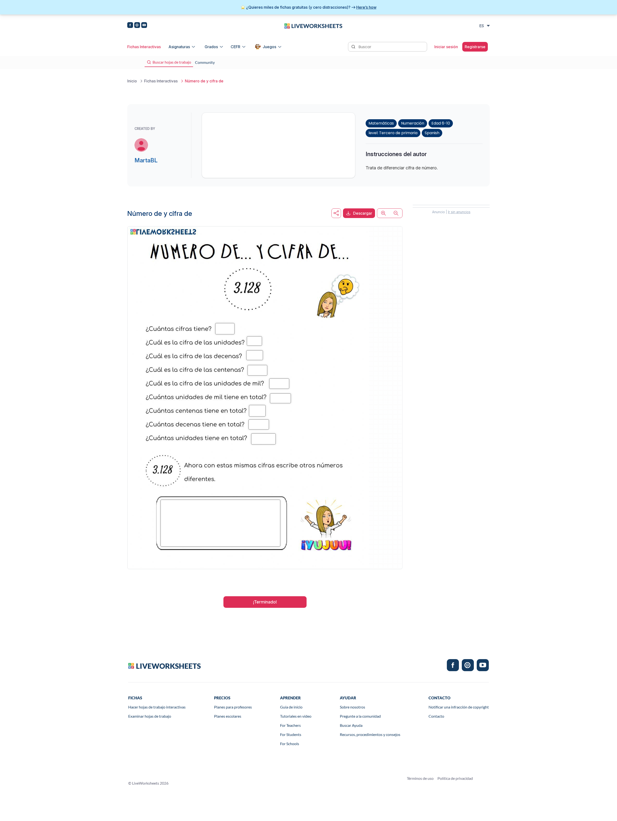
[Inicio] (313, 25)
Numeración (412, 123)
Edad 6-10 (440, 123)
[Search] (354, 46)
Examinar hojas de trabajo (149, 716)
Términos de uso (420, 778)
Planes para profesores (233, 707)
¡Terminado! (265, 601)
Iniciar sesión (446, 46)
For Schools (289, 743)
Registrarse (475, 46)
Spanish (432, 133)
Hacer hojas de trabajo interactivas (157, 707)
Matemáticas (381, 123)
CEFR (235, 46)
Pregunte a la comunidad (360, 716)
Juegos (269, 46)
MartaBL (146, 160)
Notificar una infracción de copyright (459, 707)
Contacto (436, 716)
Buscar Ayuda (351, 725)
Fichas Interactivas (144, 46)
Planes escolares (227, 716)
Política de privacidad (455, 778)
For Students (290, 734)
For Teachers (290, 725)
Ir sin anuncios (459, 212)
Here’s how (366, 7)
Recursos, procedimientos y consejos (370, 734)
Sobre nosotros (352, 707)
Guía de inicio (291, 707)
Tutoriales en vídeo (295, 716)
